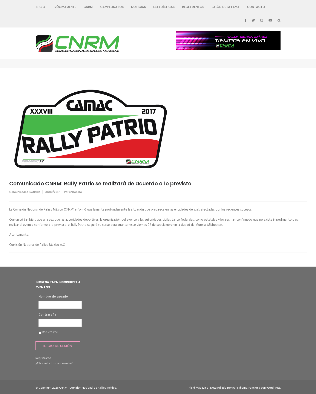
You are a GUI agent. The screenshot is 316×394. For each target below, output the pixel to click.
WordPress (273, 387)
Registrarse (43, 358)
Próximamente (64, 7)
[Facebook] (245, 20)
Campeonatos (112, 7)
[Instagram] (261, 20)
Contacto (256, 7)
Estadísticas (164, 7)
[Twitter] (253, 20)
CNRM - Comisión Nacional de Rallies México (87, 387)
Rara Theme (239, 387)
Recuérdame (50, 332)
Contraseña (47, 315)
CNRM (88, 7)
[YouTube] (270, 20)
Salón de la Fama (225, 7)
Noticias (138, 7)
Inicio (40, 7)
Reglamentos (193, 7)
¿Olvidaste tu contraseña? (54, 363)
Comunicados (18, 192)
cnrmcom (75, 192)
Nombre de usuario (53, 297)
